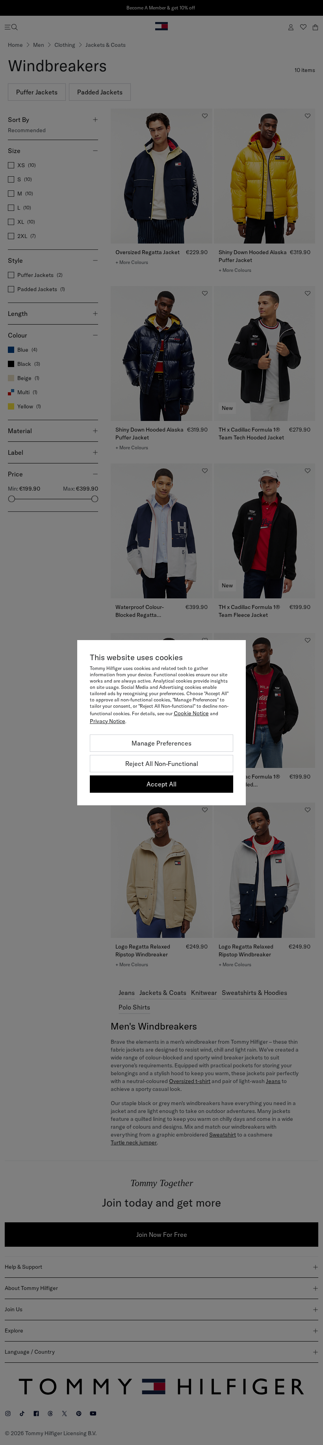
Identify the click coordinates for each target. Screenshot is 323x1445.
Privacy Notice (107, 721)
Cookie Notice (191, 713)
